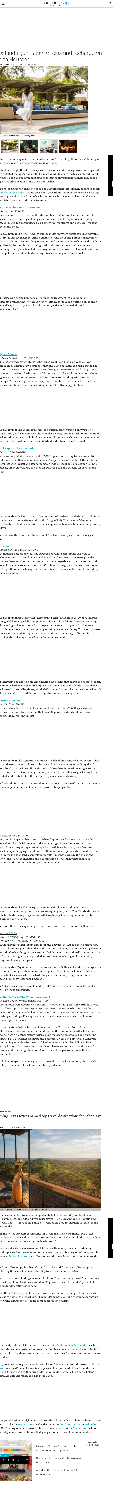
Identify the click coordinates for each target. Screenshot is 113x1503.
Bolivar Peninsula (19, 1256)
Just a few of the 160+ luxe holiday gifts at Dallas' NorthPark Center (57, 1472)
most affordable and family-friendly (65, 1345)
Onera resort (80, 1428)
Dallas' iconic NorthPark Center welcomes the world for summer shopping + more (56, 1448)
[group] (10, 146)
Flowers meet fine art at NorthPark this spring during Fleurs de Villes (58, 1460)
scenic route (25, 1424)
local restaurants (70, 1424)
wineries (91, 1424)
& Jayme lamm (8, 65)
